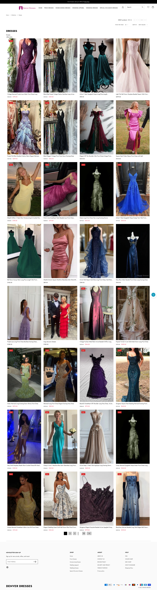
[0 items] (153, 7)
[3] (139, 20)
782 (84, 533)
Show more (9, 37)
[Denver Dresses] (27, 8)
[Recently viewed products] (153, 295)
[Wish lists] (148, 7)
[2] (136, 20)
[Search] (142, 7)
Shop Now (86, 2)
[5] (145, 20)
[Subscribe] (35, 561)
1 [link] (65, 533)
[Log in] (123, 7)
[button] (153, 299)
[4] (141, 20)
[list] (134, 20)
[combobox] (135, 7)
